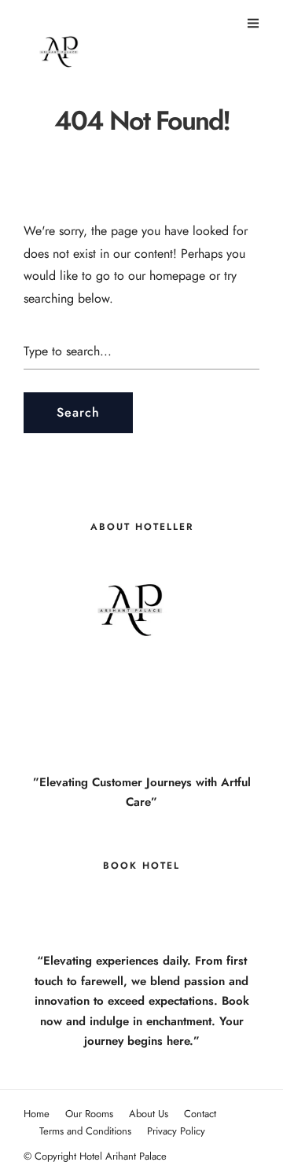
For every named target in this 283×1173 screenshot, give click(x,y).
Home (37, 1113)
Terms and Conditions (85, 1130)
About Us (148, 1113)
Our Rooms (89, 1113)
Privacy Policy (176, 1130)
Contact (200, 1113)
